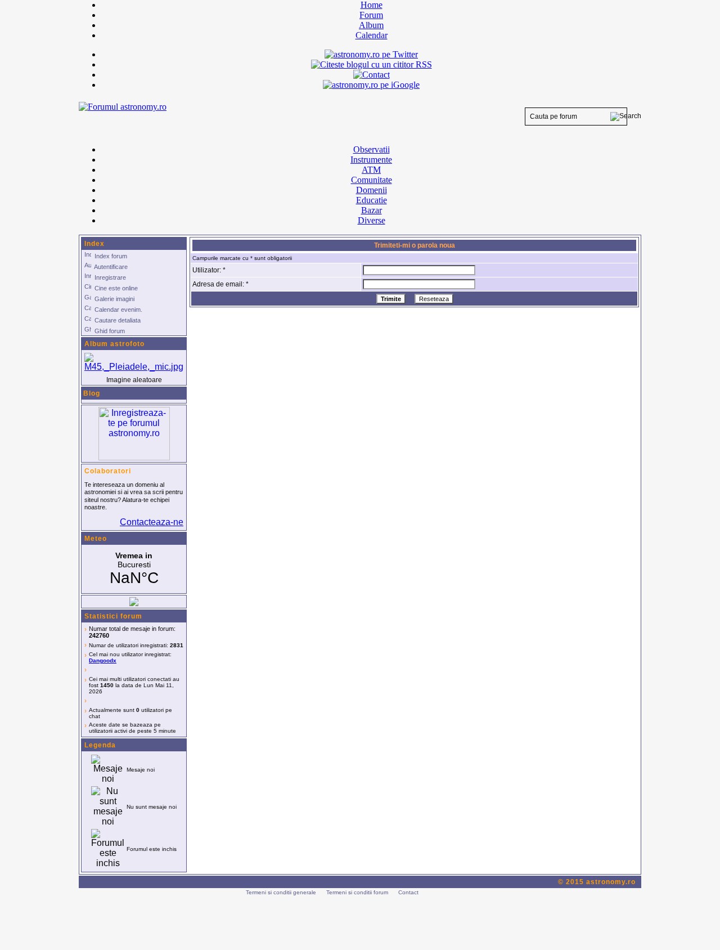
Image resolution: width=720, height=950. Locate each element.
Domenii (371, 190)
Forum (371, 15)
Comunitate (371, 180)
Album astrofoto (114, 344)
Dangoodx (102, 660)
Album (371, 25)
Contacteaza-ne (151, 522)
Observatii (371, 149)
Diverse (371, 220)
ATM (371, 169)
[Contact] (371, 74)
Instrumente (371, 159)
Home (371, 5)
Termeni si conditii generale (281, 892)
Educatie (371, 200)
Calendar (372, 35)
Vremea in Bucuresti (134, 569)
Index (94, 244)
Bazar (371, 210)
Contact (408, 892)
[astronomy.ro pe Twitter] (371, 53)
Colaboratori (107, 471)
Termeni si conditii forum (357, 892)
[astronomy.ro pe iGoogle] (371, 84)
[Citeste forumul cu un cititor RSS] (371, 64)
